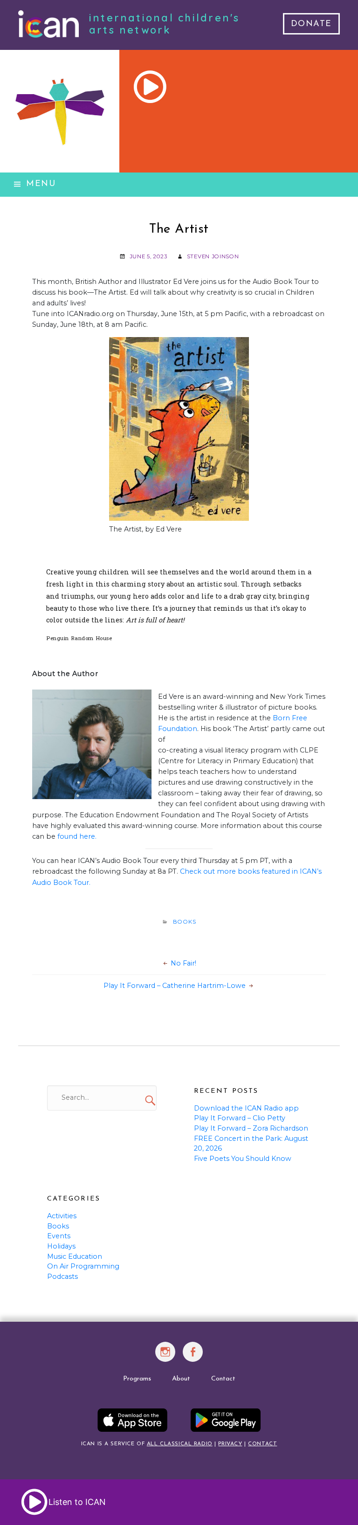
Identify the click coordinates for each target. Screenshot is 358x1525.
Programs (137, 1378)
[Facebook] (193, 1356)
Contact (223, 1378)
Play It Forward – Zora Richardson (251, 1128)
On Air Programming (83, 1266)
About (181, 1378)
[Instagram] (165, 1356)
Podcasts (62, 1276)
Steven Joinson (213, 256)
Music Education (74, 1256)
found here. (76, 836)
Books (184, 921)
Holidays (61, 1246)
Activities (61, 1216)
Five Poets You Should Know (242, 1158)
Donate (311, 24)
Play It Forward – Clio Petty (239, 1118)
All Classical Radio (180, 1444)
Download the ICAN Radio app (246, 1108)
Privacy (230, 1444)
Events (58, 1236)
